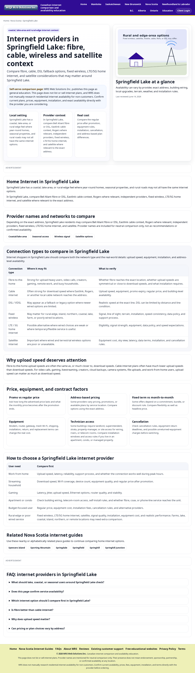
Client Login (183, 10)
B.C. (132, 10)
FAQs (58, 649)
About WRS (70, 649)
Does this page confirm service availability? (37, 591)
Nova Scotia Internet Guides (36, 649)
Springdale (61, 547)
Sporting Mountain (40, 547)
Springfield (78, 547)
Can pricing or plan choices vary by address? (38, 628)
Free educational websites (141, 649)
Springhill (95, 547)
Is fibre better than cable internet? (32, 610)
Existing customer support (107, 649)
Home (83, 4)
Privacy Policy (167, 649)
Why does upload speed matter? (30, 619)
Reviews (84, 649)
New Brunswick (133, 4)
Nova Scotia (151, 4)
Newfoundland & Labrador (176, 4)
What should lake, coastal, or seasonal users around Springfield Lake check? (57, 582)
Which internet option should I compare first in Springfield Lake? (50, 600)
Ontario (154, 10)
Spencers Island (17, 547)
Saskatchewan (113, 4)
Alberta (142, 10)
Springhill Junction (115, 547)
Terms (181, 649)
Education (167, 10)
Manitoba (96, 4)
